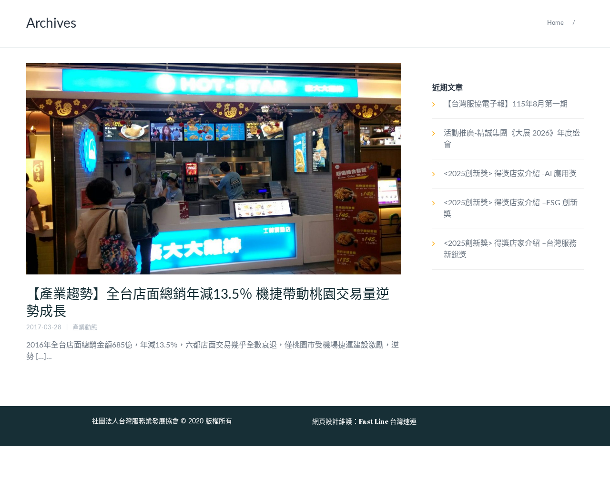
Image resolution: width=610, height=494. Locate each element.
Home (555, 23)
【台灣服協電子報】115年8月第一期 (506, 104)
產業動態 (84, 328)
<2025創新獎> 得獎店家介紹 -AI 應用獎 (510, 174)
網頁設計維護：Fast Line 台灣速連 (364, 421)
